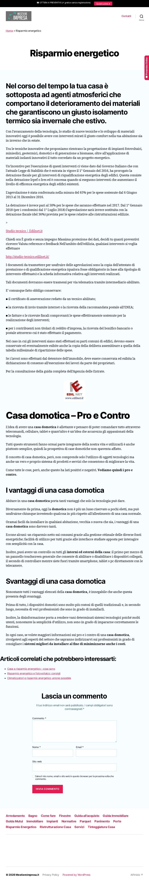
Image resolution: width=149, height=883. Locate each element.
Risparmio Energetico (21, 827)
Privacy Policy (50, 874)
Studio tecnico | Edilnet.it (24, 231)
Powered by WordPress (77, 874)
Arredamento (15, 816)
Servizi (79, 827)
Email (80, 747)
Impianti (52, 821)
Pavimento (102, 821)
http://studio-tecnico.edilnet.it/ (27, 257)
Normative (69, 821)
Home (9, 30)
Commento (39, 718)
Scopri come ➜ (103, 3)
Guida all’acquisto (86, 816)
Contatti (126, 16)
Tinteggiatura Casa (101, 827)
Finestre (65, 816)
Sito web (37, 761)
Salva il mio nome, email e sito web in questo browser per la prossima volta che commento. (74, 777)
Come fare (48, 816)
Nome (36, 747)
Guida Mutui (14, 821)
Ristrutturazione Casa (55, 827)
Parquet (85, 821)
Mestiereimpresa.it (27, 874)
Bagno (32, 816)
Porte (117, 821)
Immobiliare (34, 821)
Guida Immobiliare (115, 816)
